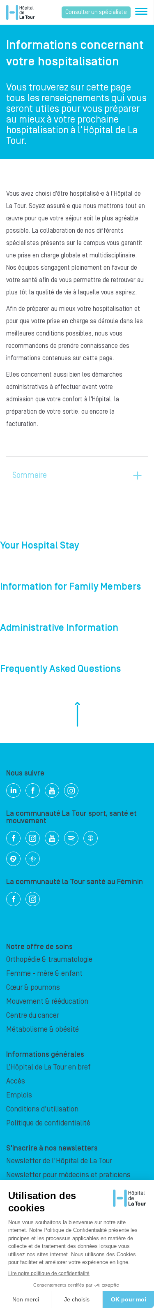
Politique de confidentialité (48, 1123)
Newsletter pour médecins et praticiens (68, 1175)
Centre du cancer (32, 1015)
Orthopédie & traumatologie (49, 959)
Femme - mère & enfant (44, 973)
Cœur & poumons (33, 987)
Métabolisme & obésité (42, 1029)
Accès (15, 1081)
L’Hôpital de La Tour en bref (48, 1067)
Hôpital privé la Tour (20, 12)
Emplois (19, 1095)
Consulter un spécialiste (96, 12)
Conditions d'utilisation (42, 1109)
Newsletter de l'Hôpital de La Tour (59, 1161)
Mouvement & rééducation (47, 1001)
